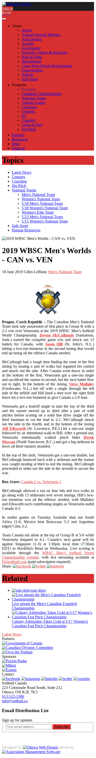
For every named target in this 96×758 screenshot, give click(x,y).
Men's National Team (64, 272)
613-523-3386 (13, 696)
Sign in (7, 8)
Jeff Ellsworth (14, 428)
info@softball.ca (15, 701)
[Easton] (9, 670)
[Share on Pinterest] (55, 566)
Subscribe (61, 727)
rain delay (38, 590)
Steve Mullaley (81, 384)
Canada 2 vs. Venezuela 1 (41, 482)
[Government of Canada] (22, 643)
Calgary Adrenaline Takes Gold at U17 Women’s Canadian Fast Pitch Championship (50, 623)
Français (18, 148)
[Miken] (9, 665)
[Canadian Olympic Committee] (27, 647)
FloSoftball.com (14, 562)
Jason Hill (54, 344)
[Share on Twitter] (39, 566)
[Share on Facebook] (22, 566)
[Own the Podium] (17, 652)
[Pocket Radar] (14, 661)
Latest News (11, 634)
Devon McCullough (57, 335)
